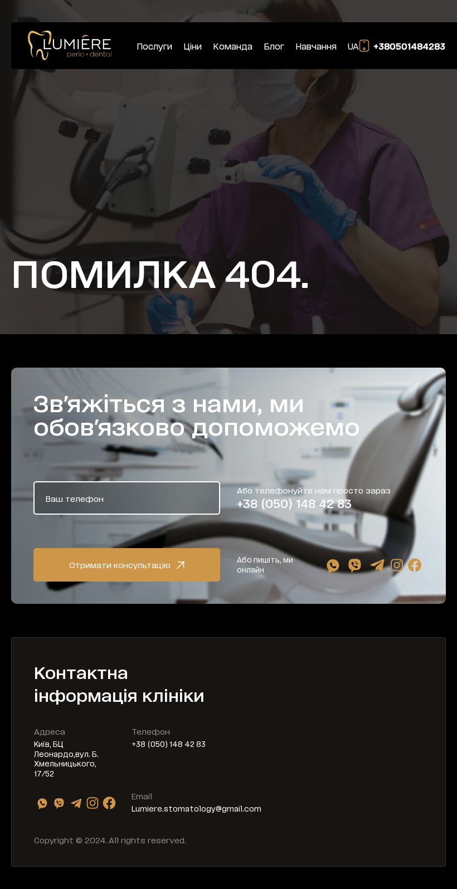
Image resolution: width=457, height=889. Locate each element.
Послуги (154, 46)
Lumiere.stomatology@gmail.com (196, 808)
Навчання (316, 46)
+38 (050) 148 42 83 (294, 503)
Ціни (192, 46)
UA (353, 46)
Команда (232, 46)
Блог (274, 46)
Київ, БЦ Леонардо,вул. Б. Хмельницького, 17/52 (66, 758)
